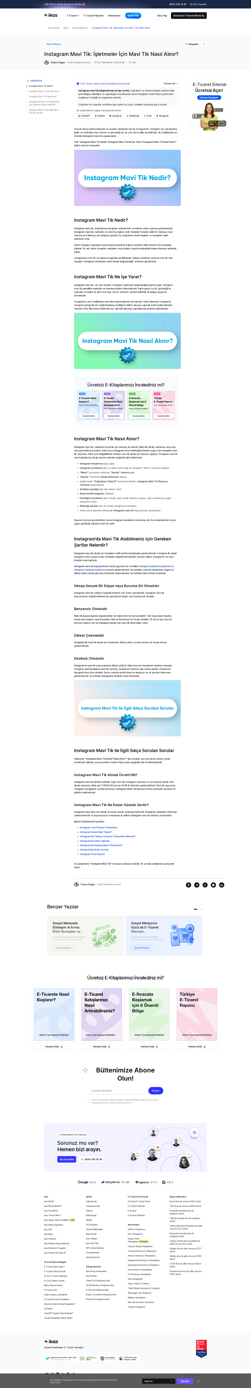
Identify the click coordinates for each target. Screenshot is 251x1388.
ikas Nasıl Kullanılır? (53, 1206)
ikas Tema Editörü (52, 1215)
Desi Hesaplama (135, 1279)
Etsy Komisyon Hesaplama (140, 1269)
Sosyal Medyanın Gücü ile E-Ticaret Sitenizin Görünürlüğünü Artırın (144, 927)
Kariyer (89, 1210)
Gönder (156, 1090)
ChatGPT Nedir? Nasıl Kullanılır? (58, 1313)
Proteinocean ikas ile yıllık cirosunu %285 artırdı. (186, 1272)
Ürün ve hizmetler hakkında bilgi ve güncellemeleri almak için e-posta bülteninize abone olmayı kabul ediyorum (125, 1101)
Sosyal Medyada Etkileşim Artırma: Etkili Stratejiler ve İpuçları (66, 927)
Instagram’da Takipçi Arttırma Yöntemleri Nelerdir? (108, 836)
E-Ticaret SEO (50, 1290)
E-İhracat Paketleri (136, 1215)
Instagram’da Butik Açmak (94, 849)
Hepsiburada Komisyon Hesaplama (144, 1260)
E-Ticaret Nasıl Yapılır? (54, 1266)
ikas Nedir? (49, 1201)
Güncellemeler (92, 1252)
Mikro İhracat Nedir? (53, 1285)
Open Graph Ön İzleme (138, 1283)
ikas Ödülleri (91, 1238)
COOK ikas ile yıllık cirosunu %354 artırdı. (185, 1265)
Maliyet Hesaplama (136, 1297)
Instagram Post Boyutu (92, 854)
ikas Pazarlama (51, 1210)
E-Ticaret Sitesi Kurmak (55, 1271)
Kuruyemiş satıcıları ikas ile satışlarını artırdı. (182, 1234)
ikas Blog (48, 1234)
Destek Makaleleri (94, 1229)
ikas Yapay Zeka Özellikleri (59, 1220)
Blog (65, 27)
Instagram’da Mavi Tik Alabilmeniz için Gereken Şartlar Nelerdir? (44, 103)
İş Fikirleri (48, 1308)
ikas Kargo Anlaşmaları (96, 1271)
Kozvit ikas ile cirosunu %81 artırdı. (185, 1201)
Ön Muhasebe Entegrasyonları (100, 1285)
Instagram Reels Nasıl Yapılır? (96, 832)
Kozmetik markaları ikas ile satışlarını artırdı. (182, 1212)
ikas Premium (50, 1238)
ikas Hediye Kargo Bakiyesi (56, 1243)
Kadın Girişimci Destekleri (55, 1294)
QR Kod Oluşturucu (136, 1229)
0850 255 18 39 (178, 4)
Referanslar (91, 1215)
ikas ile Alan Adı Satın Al (55, 1252)
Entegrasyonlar (93, 1206)
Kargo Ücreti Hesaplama (138, 1240)
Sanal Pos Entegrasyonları (98, 1280)
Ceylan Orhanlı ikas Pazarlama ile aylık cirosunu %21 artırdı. (185, 1242)
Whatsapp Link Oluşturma (139, 1293)
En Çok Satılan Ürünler (54, 1280)
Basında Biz (91, 1234)
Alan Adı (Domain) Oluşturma (141, 1302)
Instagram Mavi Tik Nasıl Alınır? (43, 96)
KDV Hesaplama (135, 1234)
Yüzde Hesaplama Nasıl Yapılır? (58, 1318)
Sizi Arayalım (91, 1224)
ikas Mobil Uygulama (53, 1225)
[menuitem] (73, 15)
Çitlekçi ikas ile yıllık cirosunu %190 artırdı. (185, 1257)
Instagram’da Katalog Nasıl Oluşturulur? (101, 845)
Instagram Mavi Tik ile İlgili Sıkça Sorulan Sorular (43, 111)
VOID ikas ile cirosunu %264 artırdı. (185, 1206)
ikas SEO (48, 1229)
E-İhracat (132, 1210)
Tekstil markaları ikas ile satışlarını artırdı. (185, 1219)
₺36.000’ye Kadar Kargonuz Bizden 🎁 (64, 4)
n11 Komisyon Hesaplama (139, 1274)
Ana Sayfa (53, 27)
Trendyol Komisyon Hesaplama (142, 1251)
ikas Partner (91, 1276)
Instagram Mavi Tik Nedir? (41, 86)
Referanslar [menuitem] (114, 15)
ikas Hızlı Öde (92, 1243)
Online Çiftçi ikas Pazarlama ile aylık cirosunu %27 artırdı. (186, 1227)
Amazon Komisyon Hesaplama (141, 1255)
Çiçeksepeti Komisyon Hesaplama (143, 1265)
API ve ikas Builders (95, 1248)
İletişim (89, 1220)
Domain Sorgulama (136, 1307)
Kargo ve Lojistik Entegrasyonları (101, 1294)
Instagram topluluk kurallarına (89, 569)
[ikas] (50, 15)
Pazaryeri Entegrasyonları (98, 1299)
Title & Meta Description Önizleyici (144, 1288)
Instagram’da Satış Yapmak (94, 840)
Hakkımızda (91, 1201)
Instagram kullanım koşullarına (154, 566)
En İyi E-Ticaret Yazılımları (55, 1276)
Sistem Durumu (93, 1257)
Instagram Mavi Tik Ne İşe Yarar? (44, 91)
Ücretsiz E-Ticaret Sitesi (139, 1201)
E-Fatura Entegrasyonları (97, 1290)
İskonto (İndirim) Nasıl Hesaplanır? (59, 1304)
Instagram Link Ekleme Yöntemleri (98, 827)
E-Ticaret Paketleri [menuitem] (94, 15)
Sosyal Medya (80, 27)
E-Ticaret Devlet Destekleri (56, 1299)
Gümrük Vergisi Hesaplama (140, 1246)
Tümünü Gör (169, 83)
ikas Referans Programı (55, 1248)
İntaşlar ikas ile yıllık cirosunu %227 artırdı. (185, 1250)
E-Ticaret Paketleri (136, 1206)
